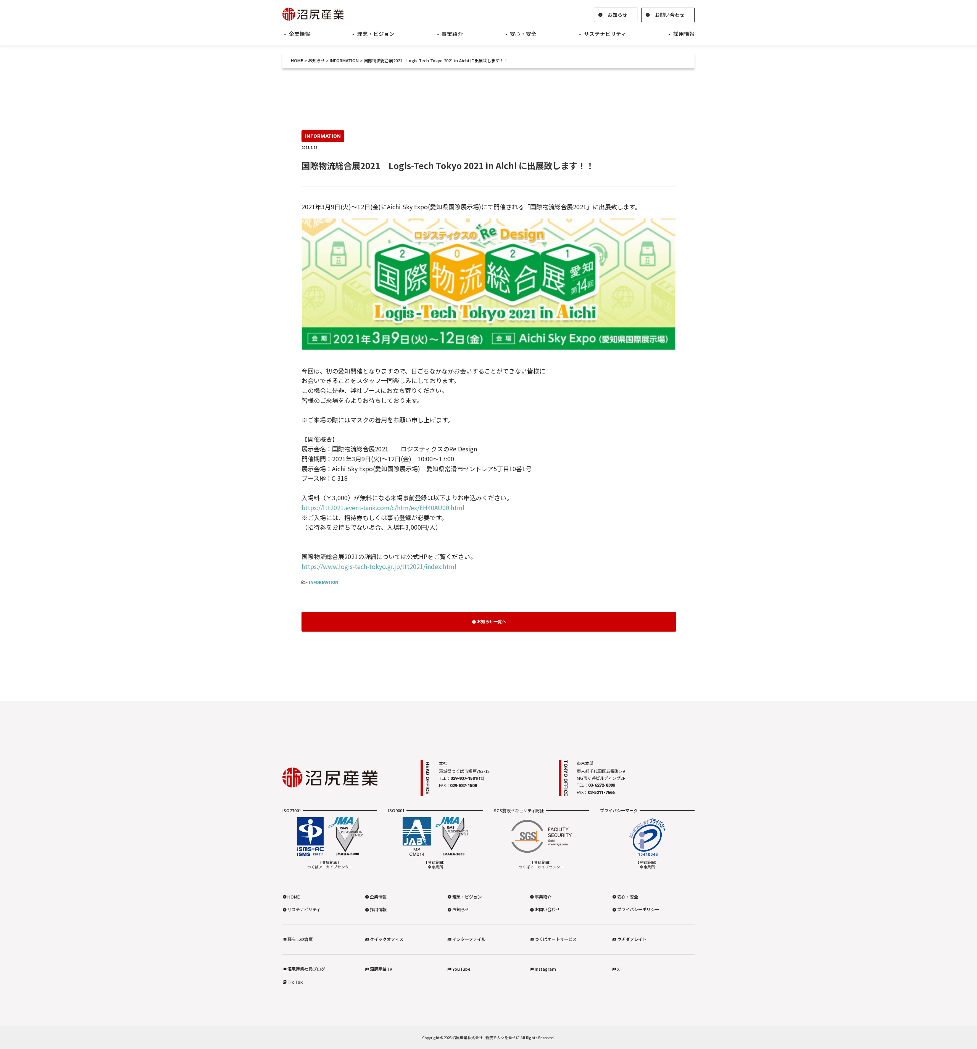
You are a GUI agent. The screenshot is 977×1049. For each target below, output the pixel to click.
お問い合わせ (670, 14)
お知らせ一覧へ (491, 621)
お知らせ (617, 14)
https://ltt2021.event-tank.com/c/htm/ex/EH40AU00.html (382, 507)
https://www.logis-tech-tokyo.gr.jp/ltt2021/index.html (378, 566)
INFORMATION (323, 582)
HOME (297, 60)
